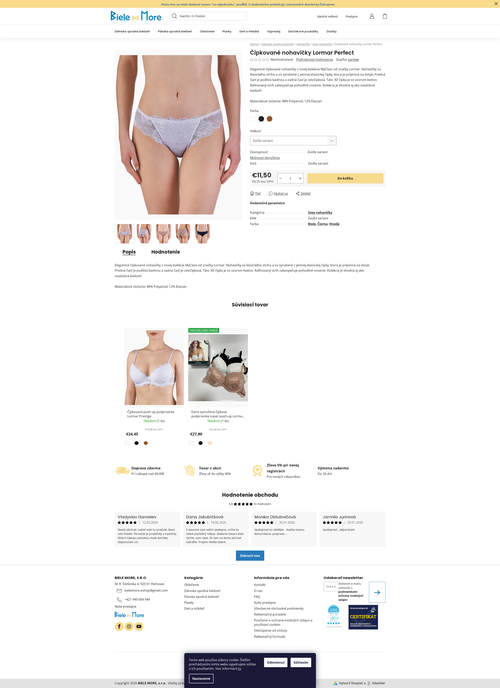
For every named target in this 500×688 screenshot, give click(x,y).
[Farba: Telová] (209, 444)
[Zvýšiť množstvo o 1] (300, 178)
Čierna (322, 224)
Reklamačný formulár (270, 636)
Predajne (352, 16)
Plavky (189, 602)
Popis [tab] (129, 252)
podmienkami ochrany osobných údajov (350, 596)
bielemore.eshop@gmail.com (146, 590)
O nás (258, 591)
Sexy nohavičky (320, 212)
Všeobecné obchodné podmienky (279, 608)
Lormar (353, 59)
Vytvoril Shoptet (351, 683)
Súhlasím (301, 662)
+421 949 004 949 (137, 599)
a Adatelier (374, 683)
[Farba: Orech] (145, 444)
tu (239, 668)
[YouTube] (138, 626)
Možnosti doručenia (265, 158)
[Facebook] (119, 626)
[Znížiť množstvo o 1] (280, 178)
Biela (312, 224)
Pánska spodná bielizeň (201, 597)
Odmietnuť (275, 662)
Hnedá (334, 224)
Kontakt (260, 585)
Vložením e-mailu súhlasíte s (350, 591)
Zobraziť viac (250, 555)
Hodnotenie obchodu (250, 494)
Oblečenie (191, 585)
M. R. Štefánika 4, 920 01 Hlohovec (140, 584)
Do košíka (345, 178)
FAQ (257, 597)
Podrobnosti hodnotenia (314, 59)
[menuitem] (132, 31)
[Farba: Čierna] (136, 444)
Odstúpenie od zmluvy (270, 630)
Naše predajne (125, 606)
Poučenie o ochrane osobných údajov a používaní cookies (283, 622)
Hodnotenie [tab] (165, 252)
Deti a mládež (194, 608)
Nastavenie (201, 678)
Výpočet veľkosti (327, 16)
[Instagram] (129, 626)
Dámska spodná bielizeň (202, 591)
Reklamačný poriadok (270, 614)
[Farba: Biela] (127, 444)
